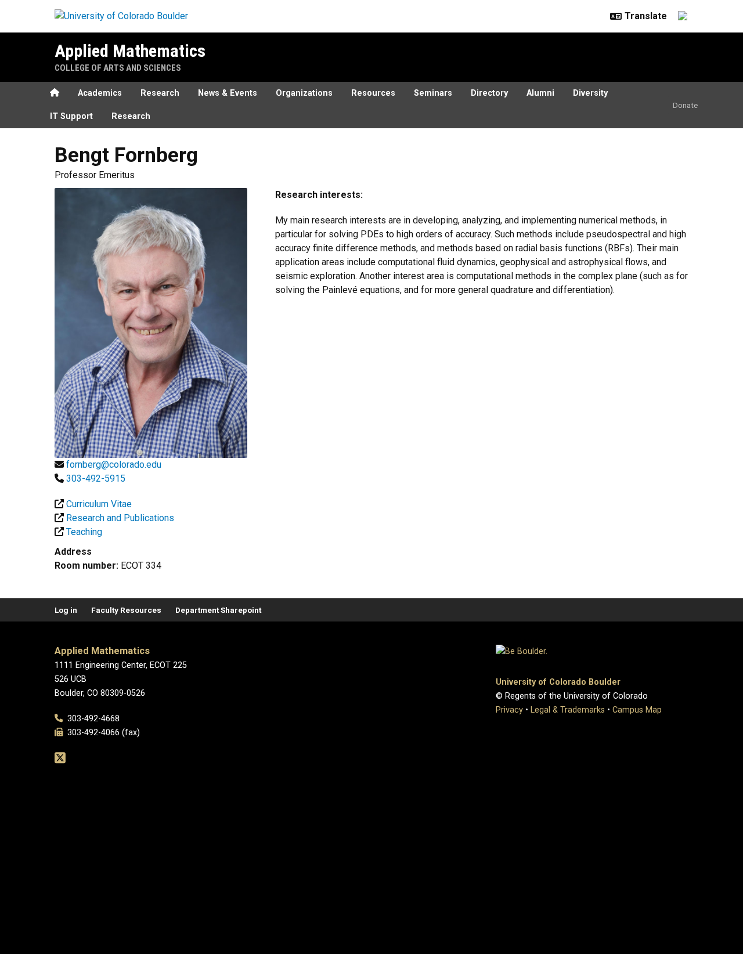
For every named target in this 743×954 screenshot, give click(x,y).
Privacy (509, 710)
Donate (685, 105)
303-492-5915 (95, 478)
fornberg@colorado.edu (113, 464)
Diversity (590, 93)
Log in (66, 610)
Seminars (433, 93)
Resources (373, 93)
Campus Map (637, 710)
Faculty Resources (126, 610)
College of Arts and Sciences (118, 68)
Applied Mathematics (130, 51)
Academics (100, 93)
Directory (489, 93)
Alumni (540, 93)
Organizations (304, 93)
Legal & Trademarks (568, 710)
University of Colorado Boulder (558, 682)
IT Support (71, 116)
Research (159, 93)
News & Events (227, 93)
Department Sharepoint (218, 610)
